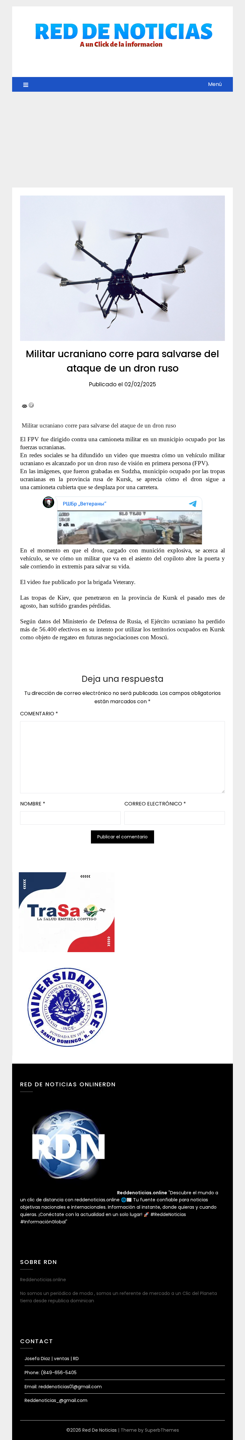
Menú (215, 84)
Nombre (32, 803)
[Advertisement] (122, 139)
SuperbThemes (162, 1430)
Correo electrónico (155, 803)
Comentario (39, 713)
